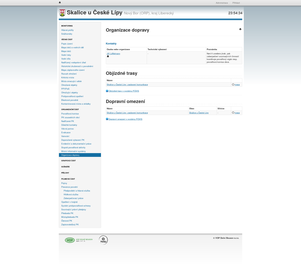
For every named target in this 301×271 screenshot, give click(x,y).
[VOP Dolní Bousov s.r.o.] (78, 238)
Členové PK (66, 220)
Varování (65, 136)
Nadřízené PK (67, 121)
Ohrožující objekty (69, 92)
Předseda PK (67, 213)
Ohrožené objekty (69, 84)
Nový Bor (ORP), (137, 12)
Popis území (67, 43)
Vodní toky (66, 54)
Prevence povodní (69, 186)
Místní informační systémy (73, 151)
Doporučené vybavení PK (72, 139)
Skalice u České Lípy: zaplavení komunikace (127, 84)
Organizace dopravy (70, 154)
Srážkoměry (66, 33)
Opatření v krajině (69, 201)
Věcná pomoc (67, 128)
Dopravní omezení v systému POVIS (125, 119)
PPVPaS (65, 88)
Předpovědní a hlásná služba (77, 190)
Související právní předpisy (73, 209)
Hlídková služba (71, 194)
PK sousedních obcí (70, 117)
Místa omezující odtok (71, 81)
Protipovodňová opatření (72, 96)
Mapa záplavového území (73, 69)
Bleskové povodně (69, 99)
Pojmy (64, 183)
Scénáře (65, 166)
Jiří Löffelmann (113, 53)
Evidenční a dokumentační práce (76, 143)
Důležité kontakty (69, 124)
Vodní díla (65, 58)
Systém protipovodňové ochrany (76, 205)
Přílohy (65, 173)
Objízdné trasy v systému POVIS (124, 90)
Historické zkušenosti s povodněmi (77, 66)
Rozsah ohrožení (69, 73)
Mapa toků (66, 51)
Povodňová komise (70, 113)
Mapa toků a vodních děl (72, 47)
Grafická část (68, 160)
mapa (237, 84)
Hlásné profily (67, 29)
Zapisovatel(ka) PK (70, 224)
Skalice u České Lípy (94, 12)
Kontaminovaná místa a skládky (76, 103)
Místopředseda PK (69, 216)
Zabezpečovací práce (73, 198)
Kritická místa (67, 77)
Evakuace (65, 132)
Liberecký (166, 12)
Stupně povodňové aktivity (73, 147)
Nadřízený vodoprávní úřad (73, 62)
